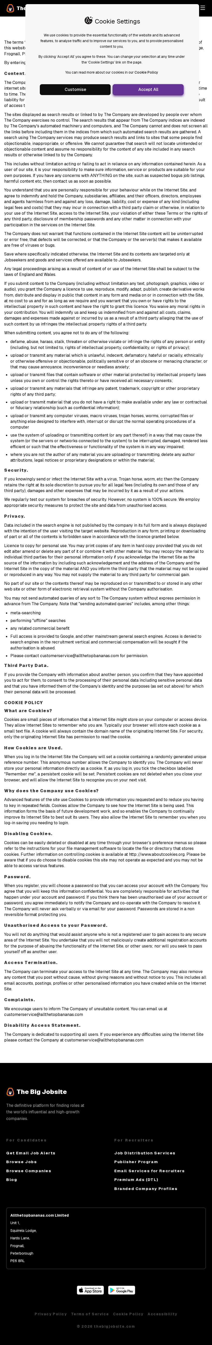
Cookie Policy (146, 72)
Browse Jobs (21, 1161)
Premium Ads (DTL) (136, 1179)
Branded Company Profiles (145, 1188)
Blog (11, 1179)
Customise (75, 89)
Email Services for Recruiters (149, 1170)
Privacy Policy (51, 1314)
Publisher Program (136, 1161)
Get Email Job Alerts (31, 1152)
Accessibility (162, 1314)
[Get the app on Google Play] (121, 1293)
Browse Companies (28, 1170)
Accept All (148, 89)
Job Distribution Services (145, 1152)
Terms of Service (90, 1314)
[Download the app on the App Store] (90, 1293)
